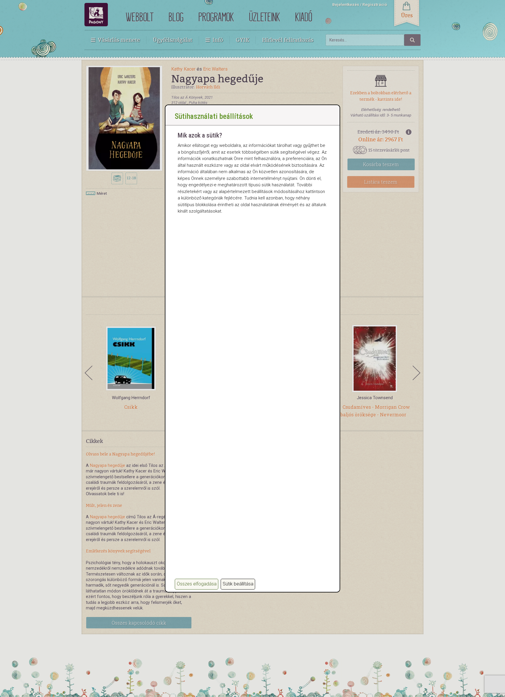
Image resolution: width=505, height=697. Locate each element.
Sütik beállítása (238, 584)
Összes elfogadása (197, 584)
